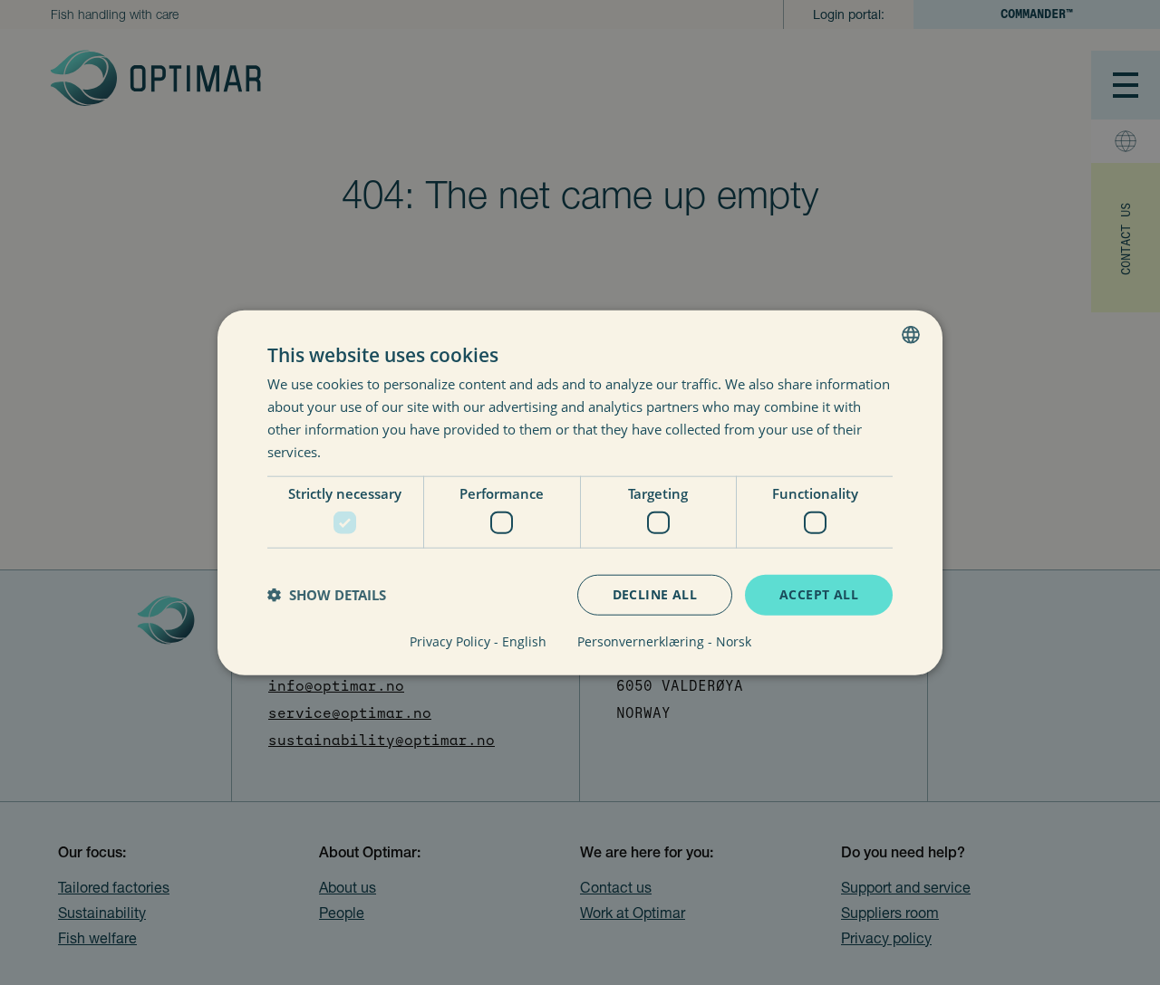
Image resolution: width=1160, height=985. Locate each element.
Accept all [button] (818, 594)
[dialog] (580, 493)
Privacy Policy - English (478, 641)
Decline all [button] (655, 594)
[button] (326, 595)
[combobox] (911, 335)
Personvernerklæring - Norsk (664, 641)
